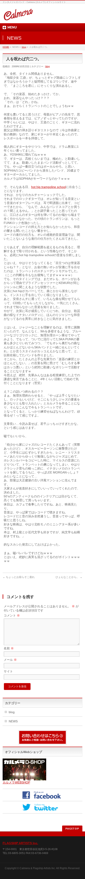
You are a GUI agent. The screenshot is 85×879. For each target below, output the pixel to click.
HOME (6, 47)
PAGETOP (72, 828)
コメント (12, 615)
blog (24, 47)
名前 (9, 648)
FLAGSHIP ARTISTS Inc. (20, 843)
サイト (8, 671)
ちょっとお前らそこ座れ (19, 577)
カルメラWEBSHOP (16, 782)
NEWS (13, 721)
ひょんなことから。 (69, 577)
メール (10, 659)
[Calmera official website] (18, 16)
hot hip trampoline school (48, 187)
